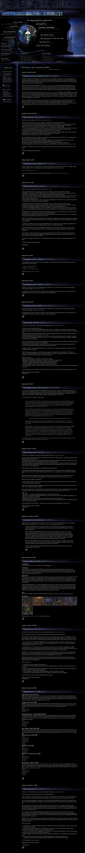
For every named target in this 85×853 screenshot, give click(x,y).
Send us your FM (60, 61)
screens (25, 209)
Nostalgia (58, 808)
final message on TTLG (45, 337)
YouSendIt (24, 751)
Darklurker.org (25, 710)
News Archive (57, 69)
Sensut (23, 743)
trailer (63, 643)
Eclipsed (33, 565)
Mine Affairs (49, 764)
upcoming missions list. (59, 632)
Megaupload (25, 741)
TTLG (23, 707)
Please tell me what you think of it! (60, 173)
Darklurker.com (25, 709)
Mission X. (45, 439)
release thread (45, 334)
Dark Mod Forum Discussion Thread (61, 718)
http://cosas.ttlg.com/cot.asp (29, 170)
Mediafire (24, 711)
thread (41, 134)
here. (40, 238)
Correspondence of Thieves (50, 92)
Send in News (34, 61)
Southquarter (25, 740)
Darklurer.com (25, 737)
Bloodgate (24, 726)
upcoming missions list (45, 120)
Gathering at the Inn (35, 439)
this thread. (74, 639)
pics (58, 643)
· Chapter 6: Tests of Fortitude (29, 266)
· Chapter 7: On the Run (28, 267)
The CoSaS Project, (44, 438)
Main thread (53, 471)
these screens (73, 197)
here (40, 146)
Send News (51, 69)
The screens (47, 126)
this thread (73, 144)
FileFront (24, 774)
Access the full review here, (42, 524)
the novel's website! (34, 271)
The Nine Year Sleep (50, 85)
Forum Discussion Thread (35, 616)
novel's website (41, 288)
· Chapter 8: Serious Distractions (30, 268)
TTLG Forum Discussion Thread (35, 718)
